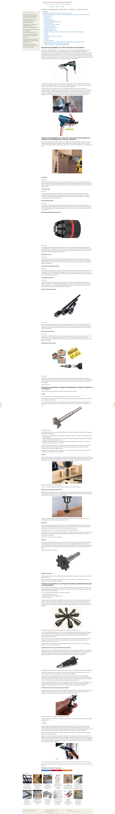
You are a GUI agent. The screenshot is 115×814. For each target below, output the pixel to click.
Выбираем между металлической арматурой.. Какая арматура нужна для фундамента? (31, 41)
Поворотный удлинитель (50, 29)
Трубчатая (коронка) (49, 40)
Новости (57, 6)
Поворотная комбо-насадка (51, 30)
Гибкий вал (47, 17)
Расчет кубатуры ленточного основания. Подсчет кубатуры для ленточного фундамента (30, 45)
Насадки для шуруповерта (56, 761)
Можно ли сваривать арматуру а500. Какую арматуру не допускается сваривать (30, 21)
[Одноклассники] (67, 770)
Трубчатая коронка (53, 764)
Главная (51, 6)
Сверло (46, 33)
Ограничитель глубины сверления (52, 24)
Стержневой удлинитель (50, 26)
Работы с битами (63, 761)
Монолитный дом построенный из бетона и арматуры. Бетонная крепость (30, 36)
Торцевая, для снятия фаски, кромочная (53, 36)
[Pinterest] (57, 770)
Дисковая (47, 39)
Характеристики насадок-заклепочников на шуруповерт (57, 43)
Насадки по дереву (47, 764)
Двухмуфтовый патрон (86, 761)
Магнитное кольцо (49, 23)
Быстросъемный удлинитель (51, 27)
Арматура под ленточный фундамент (57, 2)
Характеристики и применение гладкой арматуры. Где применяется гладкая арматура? (30, 26)
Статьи (62, 6)
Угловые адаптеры (85, 764)
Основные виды (79, 764)
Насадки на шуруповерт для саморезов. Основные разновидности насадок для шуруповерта (64, 42)
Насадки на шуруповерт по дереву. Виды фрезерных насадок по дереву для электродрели (63, 31)
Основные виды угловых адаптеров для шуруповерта (57, 44)
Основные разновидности (60, 764)
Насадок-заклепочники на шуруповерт (70, 764)
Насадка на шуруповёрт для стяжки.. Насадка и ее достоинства (57, 13)
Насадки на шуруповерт (84, 762)
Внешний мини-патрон (50, 20)
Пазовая (46, 34)
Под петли (47, 37)
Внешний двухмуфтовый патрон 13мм (53, 21)
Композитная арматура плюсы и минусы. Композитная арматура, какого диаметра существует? (30, 16)
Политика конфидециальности (49, 811)
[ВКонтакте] (46, 770)
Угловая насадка (48, 19)
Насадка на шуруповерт (48, 761)
